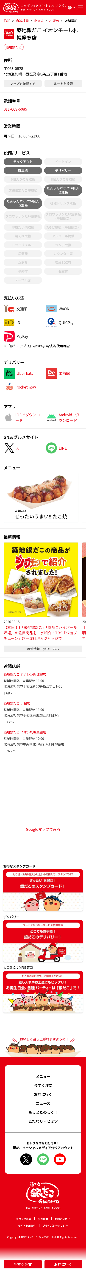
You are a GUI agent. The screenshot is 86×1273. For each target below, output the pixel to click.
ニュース (43, 1103)
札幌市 (54, 20)
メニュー (43, 1076)
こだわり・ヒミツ (43, 1121)
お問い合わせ (62, 1219)
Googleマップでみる (43, 829)
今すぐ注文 (23, 1264)
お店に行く (63, 1264)
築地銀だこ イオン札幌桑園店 (25, 732)
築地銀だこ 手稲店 (17, 703)
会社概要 (43, 1219)
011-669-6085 (15, 109)
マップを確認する (23, 83)
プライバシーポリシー (55, 1225)
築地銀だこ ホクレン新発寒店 (25, 674)
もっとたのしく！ (43, 1112)
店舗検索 (22, 20)
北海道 (39, 20)
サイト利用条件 (27, 1225)
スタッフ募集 (23, 1219)
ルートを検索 (63, 83)
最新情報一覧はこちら (43, 648)
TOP (7, 20)
